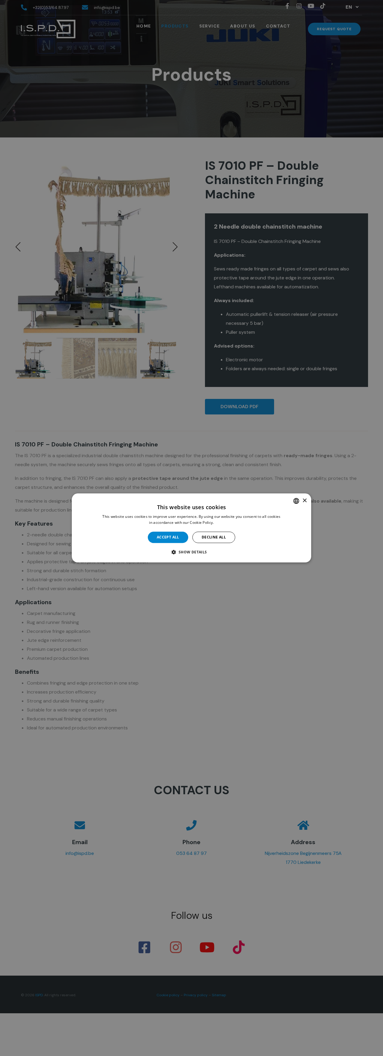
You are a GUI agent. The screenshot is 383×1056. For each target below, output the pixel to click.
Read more (224, 522)
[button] (191, 552)
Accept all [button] (168, 537)
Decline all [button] (214, 537)
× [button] (304, 500)
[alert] (191, 528)
